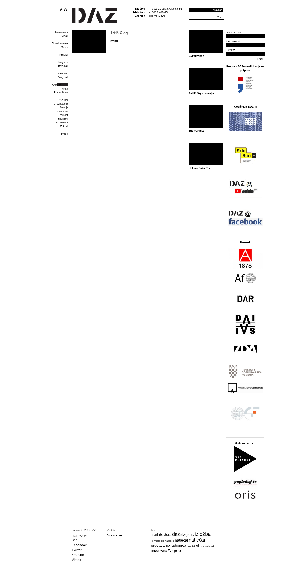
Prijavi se (217, 9)
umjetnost (208, 546)
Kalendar (63, 73)
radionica (178, 545)
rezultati (191, 546)
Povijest (63, 115)
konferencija (157, 540)
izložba (203, 534)
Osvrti (64, 47)
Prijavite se (114, 535)
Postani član (61, 92)
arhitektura (163, 535)
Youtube (78, 555)
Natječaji (63, 62)
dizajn (184, 535)
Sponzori (63, 118)
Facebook (79, 545)
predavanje (160, 545)
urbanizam (159, 551)
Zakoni (64, 126)
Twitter (77, 550)
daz (176, 534)
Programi (63, 77)
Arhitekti (56, 84)
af (152, 535)
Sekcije (64, 107)
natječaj (197, 539)
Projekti (63, 54)
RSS (75, 540)
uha (199, 545)
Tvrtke (64, 88)
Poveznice (62, 122)
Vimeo (76, 560)
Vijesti (64, 35)
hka (192, 535)
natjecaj (181, 540)
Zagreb (174, 550)
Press (64, 133)
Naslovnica (61, 32)
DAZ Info (63, 99)
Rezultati (63, 66)
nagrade (169, 540)
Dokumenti (62, 111)
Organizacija (61, 103)
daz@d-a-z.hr (157, 15)
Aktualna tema (60, 43)
